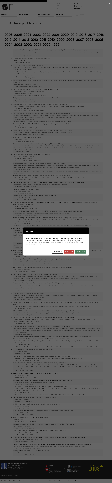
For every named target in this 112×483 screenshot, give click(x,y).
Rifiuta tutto (69, 251)
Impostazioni (58, 251)
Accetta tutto (80, 251)
